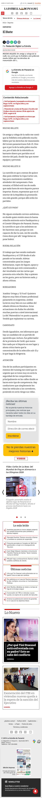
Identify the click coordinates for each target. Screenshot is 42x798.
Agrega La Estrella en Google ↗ (21, 87)
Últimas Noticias (23, 18)
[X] (17, 13)
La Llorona (37, 18)
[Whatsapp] (11, 42)
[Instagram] (26, 13)
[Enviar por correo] (19, 42)
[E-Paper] (36, 3)
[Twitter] (4, 42)
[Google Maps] (34, 741)
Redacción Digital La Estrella (18, 46)
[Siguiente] (39, 492)
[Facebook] (21, 13)
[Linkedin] (15, 42)
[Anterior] (3, 492)
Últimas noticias (21, 569)
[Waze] (39, 741)
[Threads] (12, 13)
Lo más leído (21, 525)
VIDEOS (21, 458)
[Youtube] (31, 13)
